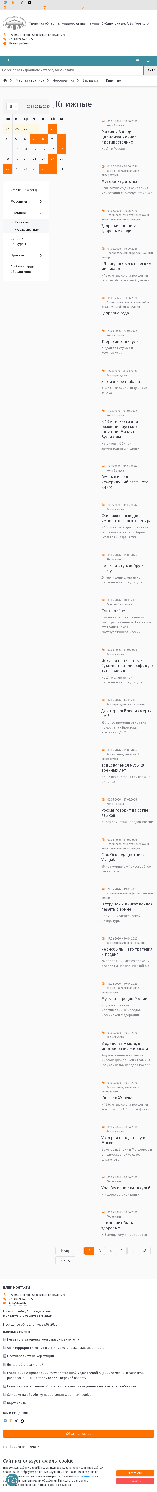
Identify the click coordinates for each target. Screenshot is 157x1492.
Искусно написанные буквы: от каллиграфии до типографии (127, 665)
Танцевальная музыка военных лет (122, 768)
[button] (12, 1480)
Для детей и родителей (25, 1365)
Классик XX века (116, 1097)
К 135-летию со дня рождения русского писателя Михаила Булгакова (119, 429)
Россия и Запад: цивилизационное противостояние (119, 137)
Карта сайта (16, 1403)
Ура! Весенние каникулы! (125, 1187)
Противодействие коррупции (30, 1356)
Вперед (65, 1260)
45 (145, 1251)
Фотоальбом (113, 610)
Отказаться (135, 1480)
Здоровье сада (115, 313)
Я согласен (135, 1473)
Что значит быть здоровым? (117, 1225)
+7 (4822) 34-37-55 (21, 39)
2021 (30, 106)
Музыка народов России (124, 998)
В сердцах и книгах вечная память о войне (127, 907)
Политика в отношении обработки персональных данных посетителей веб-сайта (71, 1386)
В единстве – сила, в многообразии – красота (124, 1046)
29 (43, 169)
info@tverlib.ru (19, 1303)
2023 (46, 106)
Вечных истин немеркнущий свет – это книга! (124, 482)
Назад (64, 1251)
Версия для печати (24, 1447)
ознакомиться (86, 1476)
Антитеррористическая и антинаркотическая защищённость (55, 1348)
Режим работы (19, 43)
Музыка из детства (119, 181)
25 (7, 169)
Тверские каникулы (120, 341)
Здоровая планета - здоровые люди (120, 228)
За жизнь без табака (120, 381)
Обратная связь (78, 1434)
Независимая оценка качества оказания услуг (44, 1339)
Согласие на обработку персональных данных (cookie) (49, 1395)
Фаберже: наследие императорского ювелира (126, 518)
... (132, 1251)
